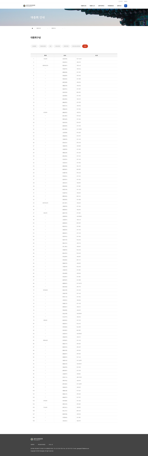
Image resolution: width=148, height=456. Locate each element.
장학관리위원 (66, 46)
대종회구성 (54, 28)
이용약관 (32, 444)
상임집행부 (34, 46)
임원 (50, 46)
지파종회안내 (111, 5)
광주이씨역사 (101, 5)
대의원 (85, 46)
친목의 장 (119, 5)
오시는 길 (51, 444)
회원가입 (125, 1)
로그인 (121, 1)
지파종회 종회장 (43, 46)
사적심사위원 (57, 46)
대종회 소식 (92, 5)
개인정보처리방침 (41, 444)
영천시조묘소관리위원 (76, 46)
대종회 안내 (83, 5)
